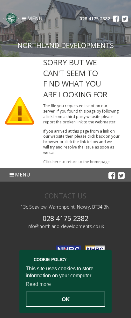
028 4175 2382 (65, 218)
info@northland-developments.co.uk (65, 226)
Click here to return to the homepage (76, 161)
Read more (38, 284)
